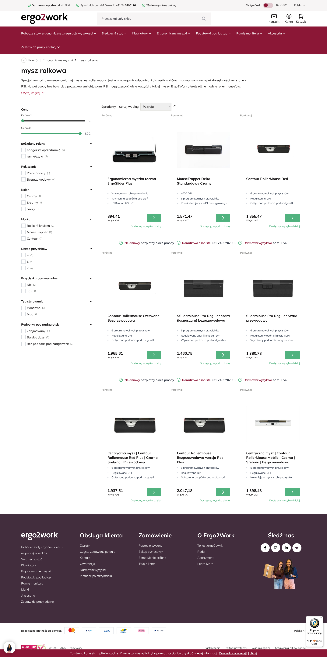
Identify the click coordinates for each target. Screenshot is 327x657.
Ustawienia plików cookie (290, 648)
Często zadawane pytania (97, 551)
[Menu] (321, 618)
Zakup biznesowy (151, 551)
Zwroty (85, 545)
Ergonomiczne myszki (172, 33)
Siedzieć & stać (112, 33)
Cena (25, 109)
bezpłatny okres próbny (149, 243)
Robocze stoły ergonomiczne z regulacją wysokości (57, 33)
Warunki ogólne (261, 648)
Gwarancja (87, 564)
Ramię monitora (247, 33)
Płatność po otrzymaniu (96, 576)
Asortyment (205, 558)
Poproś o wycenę (150, 545)
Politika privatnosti (236, 648)
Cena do (26, 128)
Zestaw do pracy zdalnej (38, 47)
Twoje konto (147, 564)
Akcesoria (275, 33)
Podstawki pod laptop (211, 33)
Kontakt (85, 558)
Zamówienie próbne (152, 558)
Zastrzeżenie (212, 648)
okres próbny (161, 5)
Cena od (26, 115)
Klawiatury (140, 33)
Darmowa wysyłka (93, 570)
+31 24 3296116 (209, 243)
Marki (25, 589)
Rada (201, 551)
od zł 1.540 (51, 5)
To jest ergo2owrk (210, 545)
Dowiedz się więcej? (233, 653)
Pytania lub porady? (92, 5)
